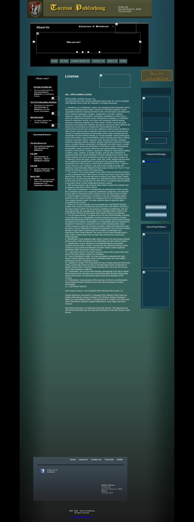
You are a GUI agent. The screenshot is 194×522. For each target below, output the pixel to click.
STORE (123, 61)
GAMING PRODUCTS (80, 61)
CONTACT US (98, 61)
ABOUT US (112, 61)
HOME (54, 61)
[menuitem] (55, 61)
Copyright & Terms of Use (82, 517)
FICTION (64, 61)
